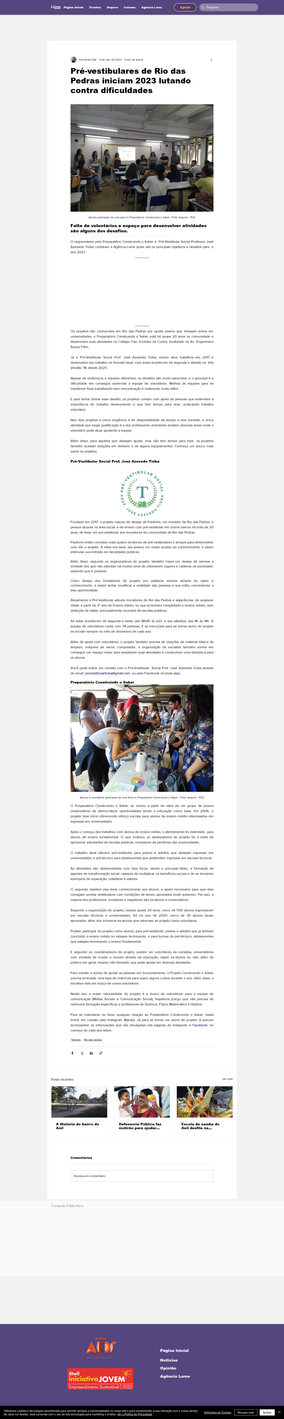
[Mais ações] (211, 59)
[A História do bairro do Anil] (79, 1102)
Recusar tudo (246, 1412)
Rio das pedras (93, 1039)
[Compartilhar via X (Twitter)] (82, 1053)
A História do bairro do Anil (77, 1126)
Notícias (76, 1039)
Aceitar (267, 1412)
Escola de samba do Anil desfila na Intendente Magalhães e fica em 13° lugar (204, 1126)
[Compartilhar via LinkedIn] (91, 1053)
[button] (130, 7)
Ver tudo (227, 1078)
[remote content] (142, 291)
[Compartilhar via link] (101, 1053)
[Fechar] (279, 1412)
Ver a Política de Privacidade (134, 1414)
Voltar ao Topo (6, 1399)
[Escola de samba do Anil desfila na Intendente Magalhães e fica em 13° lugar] (205, 1102)
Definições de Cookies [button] (217, 1412)
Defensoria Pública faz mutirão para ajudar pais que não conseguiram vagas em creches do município (141, 1126)
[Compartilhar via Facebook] (72, 1053)
